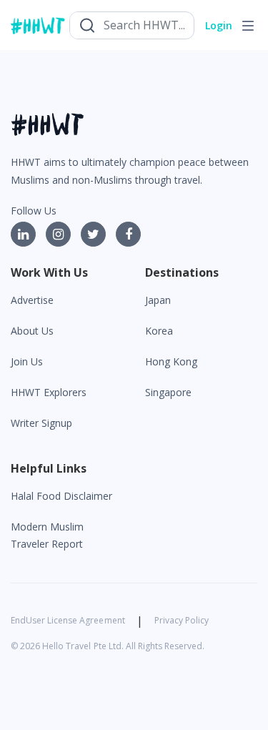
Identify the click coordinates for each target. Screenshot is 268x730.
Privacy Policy (181, 620)
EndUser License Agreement (68, 620)
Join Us (27, 361)
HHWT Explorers (48, 392)
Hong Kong (171, 361)
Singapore (168, 392)
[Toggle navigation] (248, 25)
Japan (158, 300)
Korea (159, 330)
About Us (32, 330)
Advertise (32, 300)
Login (218, 25)
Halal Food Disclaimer (61, 496)
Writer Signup (41, 423)
